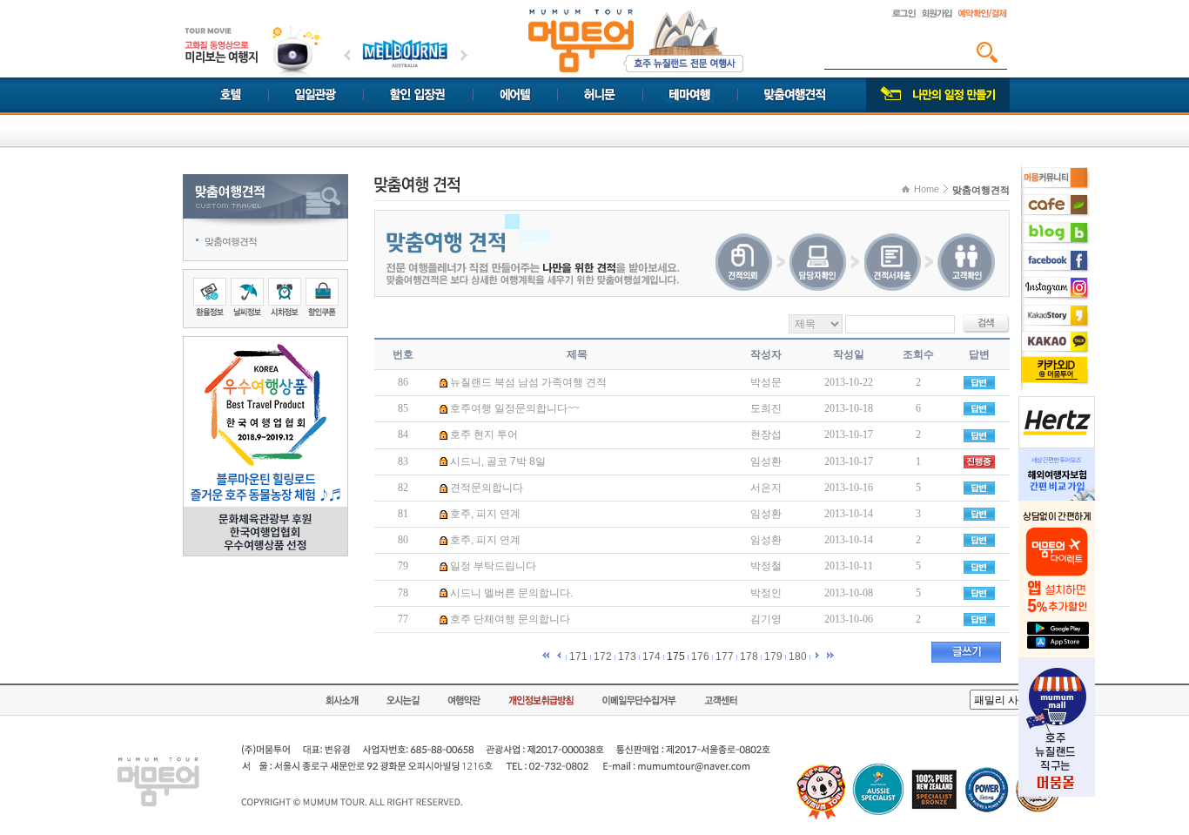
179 (773, 656)
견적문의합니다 (486, 487)
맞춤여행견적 (231, 241)
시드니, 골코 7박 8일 (498, 461)
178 (749, 656)
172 (603, 656)
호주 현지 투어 (484, 434)
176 (700, 656)
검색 (987, 52)
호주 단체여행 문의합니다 (510, 619)
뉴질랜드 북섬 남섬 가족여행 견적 (528, 382)
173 (627, 656)
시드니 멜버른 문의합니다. (511, 593)
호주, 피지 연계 (485, 514)
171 (578, 656)
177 (724, 656)
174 (651, 656)
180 (798, 656)
